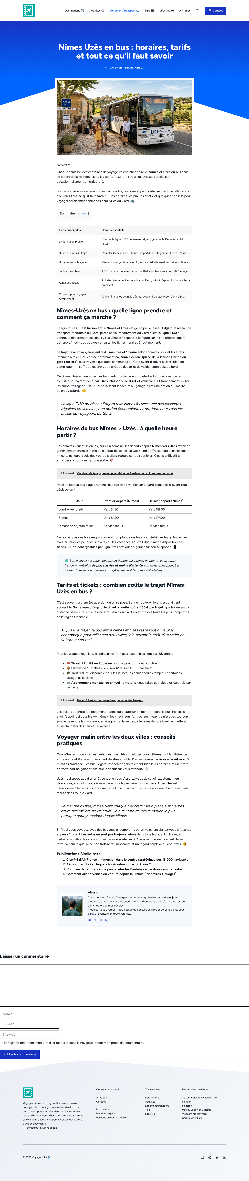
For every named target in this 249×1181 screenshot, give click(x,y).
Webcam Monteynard (194, 1113)
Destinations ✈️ (74, 10)
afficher (82, 213)
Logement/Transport (157, 1105)
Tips (147, 1109)
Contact (101, 1101)
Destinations (152, 1097)
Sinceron (187, 1105)
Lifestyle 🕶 (167, 10)
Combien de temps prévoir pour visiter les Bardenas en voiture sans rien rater (124, 869)
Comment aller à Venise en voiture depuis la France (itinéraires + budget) (121, 874)
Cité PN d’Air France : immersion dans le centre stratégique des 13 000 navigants (127, 859)
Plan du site (102, 1109)
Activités (150, 1101)
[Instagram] (95, 920)
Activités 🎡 (97, 10)
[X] (106, 920)
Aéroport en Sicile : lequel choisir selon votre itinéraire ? (108, 864)
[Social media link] (202, 1157)
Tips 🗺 (149, 10)
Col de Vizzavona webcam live (199, 1097)
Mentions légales (105, 1113)
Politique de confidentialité (111, 1117)
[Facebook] (89, 920)
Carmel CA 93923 (192, 1117)
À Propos (184, 10)
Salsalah (186, 1101)
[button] (197, 11)
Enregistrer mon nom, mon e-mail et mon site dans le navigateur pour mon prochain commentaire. (74, 1043)
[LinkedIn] (100, 920)
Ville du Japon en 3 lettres (196, 1109)
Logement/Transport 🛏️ (124, 10)
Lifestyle (150, 1113)
